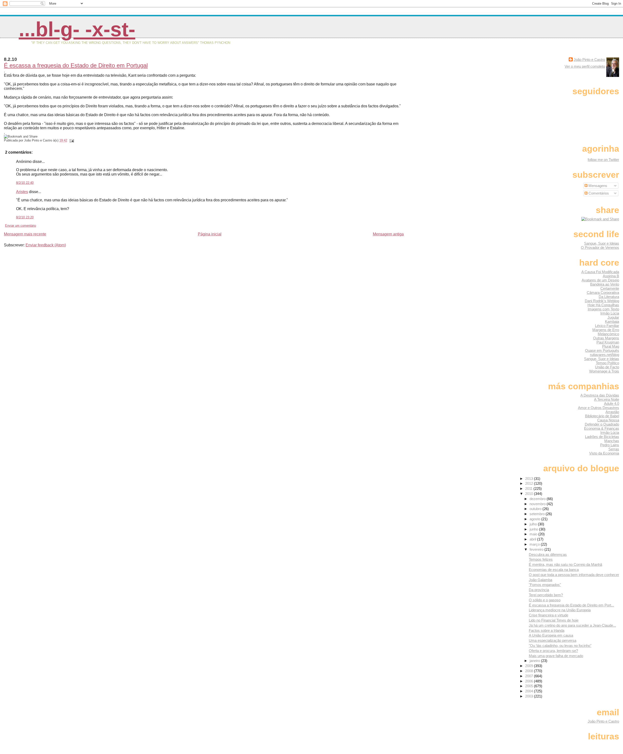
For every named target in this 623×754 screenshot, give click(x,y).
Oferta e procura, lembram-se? (553, 651)
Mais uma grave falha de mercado (556, 656)
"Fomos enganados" (545, 585)
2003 (529, 696)
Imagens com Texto (603, 309)
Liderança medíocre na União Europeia (560, 610)
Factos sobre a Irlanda (546, 630)
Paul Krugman (607, 342)
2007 (529, 676)
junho (534, 529)
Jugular (613, 317)
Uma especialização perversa (552, 640)
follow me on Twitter (603, 160)
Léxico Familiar (607, 326)
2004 (529, 691)
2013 (529, 478)
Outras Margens (606, 338)
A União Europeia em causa (551, 635)
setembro (538, 514)
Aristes (22, 192)
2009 (529, 666)
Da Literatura (609, 297)
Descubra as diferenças (548, 554)
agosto (535, 519)
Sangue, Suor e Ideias (601, 243)
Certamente (609, 288)
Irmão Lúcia (609, 313)
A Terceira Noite (606, 399)
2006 (529, 681)
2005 (529, 686)
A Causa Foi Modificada (600, 272)
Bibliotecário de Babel (602, 416)
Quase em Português (602, 350)
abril (533, 539)
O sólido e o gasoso (544, 600)
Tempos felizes (541, 559)
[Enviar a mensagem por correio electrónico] (71, 140)
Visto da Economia (604, 453)
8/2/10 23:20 (25, 217)
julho (534, 524)
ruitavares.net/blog (604, 355)
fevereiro (537, 549)
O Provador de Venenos (600, 247)
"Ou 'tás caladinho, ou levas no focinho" (560, 645)
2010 (529, 494)
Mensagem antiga (388, 234)
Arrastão (612, 412)
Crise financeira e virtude (548, 615)
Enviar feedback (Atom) (46, 245)
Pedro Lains (609, 445)
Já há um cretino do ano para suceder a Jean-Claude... (572, 625)
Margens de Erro (605, 330)
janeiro (535, 661)
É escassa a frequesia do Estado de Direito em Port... (571, 605)
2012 (529, 483)
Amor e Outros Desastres (598, 408)
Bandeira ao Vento (604, 284)
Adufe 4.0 (611, 403)
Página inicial (209, 234)
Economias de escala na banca (554, 570)
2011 (529, 488)
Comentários (598, 193)
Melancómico (608, 334)
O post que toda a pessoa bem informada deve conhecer (574, 575)
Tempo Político (607, 363)
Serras (613, 449)
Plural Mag (610, 346)
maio (534, 534)
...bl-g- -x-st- (77, 29)
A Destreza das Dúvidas (599, 395)
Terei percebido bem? (546, 595)
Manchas (611, 441)
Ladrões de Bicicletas (602, 437)
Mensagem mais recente (25, 234)
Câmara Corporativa (603, 292)
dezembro (538, 499)
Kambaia (612, 321)
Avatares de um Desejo (600, 280)
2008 (529, 671)
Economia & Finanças (601, 428)
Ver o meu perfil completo (585, 66)
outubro (536, 509)
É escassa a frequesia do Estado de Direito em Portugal (76, 65)
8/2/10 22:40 (25, 183)
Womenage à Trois (604, 371)
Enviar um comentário (20, 225)
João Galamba (540, 580)
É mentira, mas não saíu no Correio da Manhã (565, 564)
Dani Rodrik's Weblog (602, 301)
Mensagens (597, 186)
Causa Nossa (608, 420)
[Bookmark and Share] (600, 219)
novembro (538, 504)
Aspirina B (611, 276)
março (535, 544)
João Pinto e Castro (589, 59)
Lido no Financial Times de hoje (553, 620)
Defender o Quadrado (602, 424)
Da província (539, 590)
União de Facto (607, 367)
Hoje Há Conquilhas (603, 305)
